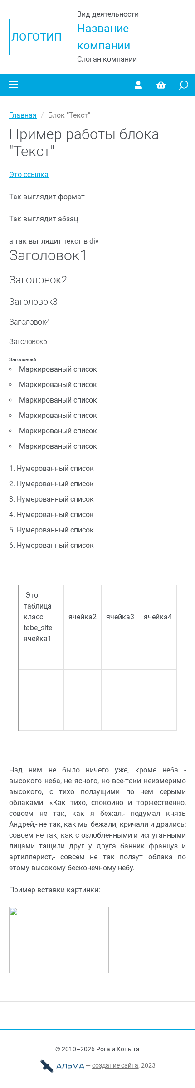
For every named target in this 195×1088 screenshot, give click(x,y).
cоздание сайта (115, 1065)
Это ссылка (29, 174)
